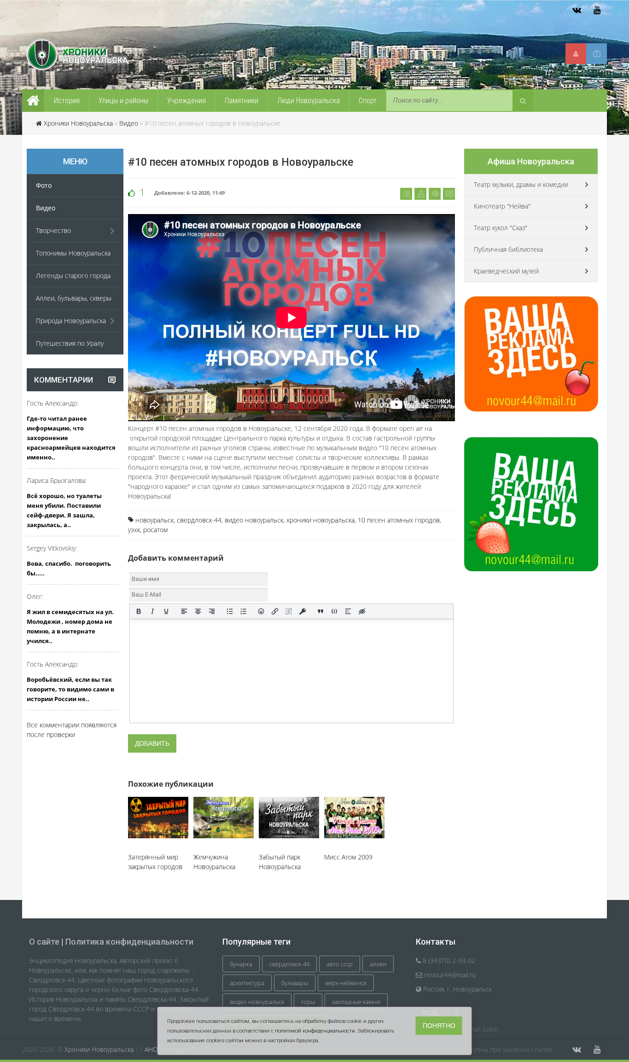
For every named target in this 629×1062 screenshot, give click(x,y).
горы (308, 1002)
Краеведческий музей (506, 271)
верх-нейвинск (346, 983)
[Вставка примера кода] (334, 611)
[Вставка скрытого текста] (362, 611)
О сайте (44, 941)
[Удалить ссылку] (289, 611)
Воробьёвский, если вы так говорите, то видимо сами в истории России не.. (70, 689)
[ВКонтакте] (576, 10)
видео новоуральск (254, 520)
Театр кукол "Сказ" (500, 227)
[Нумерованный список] (243, 611)
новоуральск (154, 520)
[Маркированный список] (230, 611)
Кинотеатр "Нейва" (502, 206)
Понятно (439, 1025)
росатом (155, 529)
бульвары (294, 983)
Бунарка (241, 964)
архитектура (247, 983)
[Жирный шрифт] (139, 611)
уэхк (134, 529)
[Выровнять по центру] (198, 611)
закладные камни (356, 1002)
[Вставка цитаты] (320, 611)
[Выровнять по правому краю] (212, 611)
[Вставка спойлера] (348, 611)
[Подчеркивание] (166, 611)
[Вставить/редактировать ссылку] (275, 611)
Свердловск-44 (289, 964)
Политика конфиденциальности (129, 941)
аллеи (378, 964)
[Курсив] (152, 611)
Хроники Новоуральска (78, 123)
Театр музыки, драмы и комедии (521, 184)
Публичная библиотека (508, 249)
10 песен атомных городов (399, 520)
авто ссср (339, 964)
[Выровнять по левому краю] (184, 611)
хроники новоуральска (320, 520)
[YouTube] (597, 10)
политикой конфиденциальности (315, 1031)
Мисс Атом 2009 (348, 857)
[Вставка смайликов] (261, 611)
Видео (128, 123)
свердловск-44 (199, 520)
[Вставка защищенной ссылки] (302, 611)
